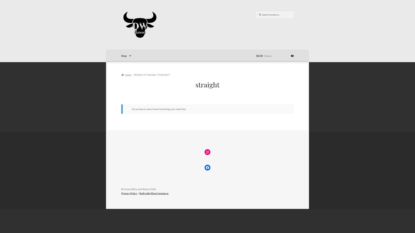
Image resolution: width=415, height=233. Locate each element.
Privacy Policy (129, 193)
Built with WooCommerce (153, 193)
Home (128, 74)
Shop (124, 55)
